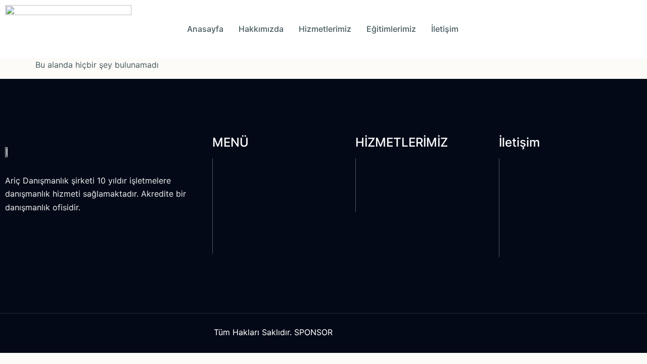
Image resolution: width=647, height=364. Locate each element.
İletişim (444, 29)
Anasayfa (205, 29)
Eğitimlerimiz (391, 29)
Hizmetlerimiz (325, 29)
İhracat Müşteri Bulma (385, 332)
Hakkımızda (261, 29)
